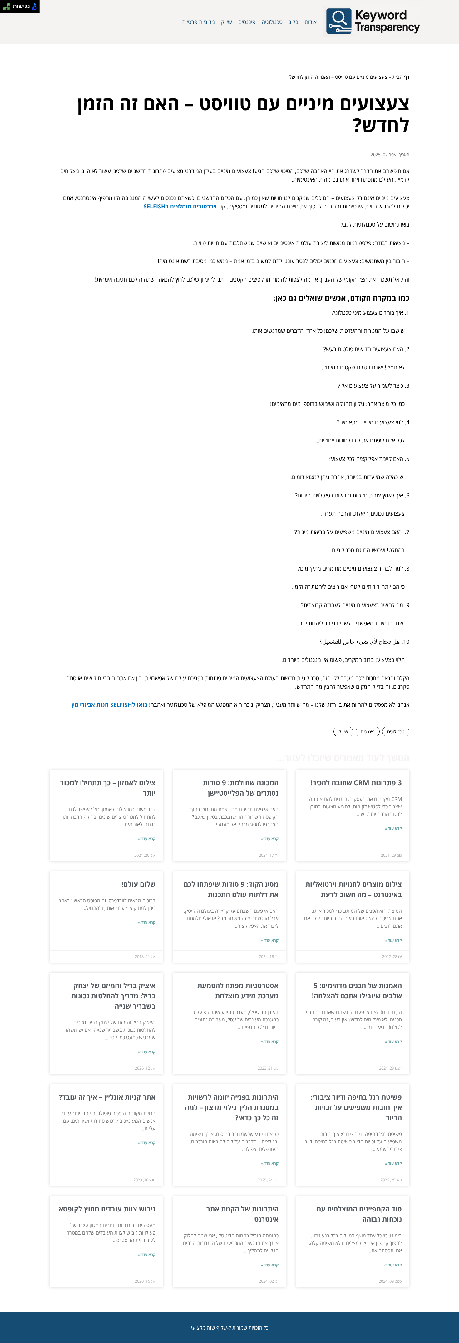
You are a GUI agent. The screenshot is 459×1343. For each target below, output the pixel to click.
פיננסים (246, 22)
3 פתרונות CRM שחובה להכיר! (356, 782)
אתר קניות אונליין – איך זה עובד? (107, 1096)
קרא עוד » (393, 828)
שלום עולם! (138, 884)
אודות (311, 22)
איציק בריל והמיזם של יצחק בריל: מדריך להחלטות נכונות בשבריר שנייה (113, 996)
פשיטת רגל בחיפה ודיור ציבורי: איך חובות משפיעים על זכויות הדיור (356, 1107)
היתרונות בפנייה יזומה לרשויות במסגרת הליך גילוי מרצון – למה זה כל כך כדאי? (232, 1107)
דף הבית (400, 76)
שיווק (226, 22)
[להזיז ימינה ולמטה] (8, 8)
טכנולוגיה (272, 22)
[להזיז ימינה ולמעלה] (8, 5)
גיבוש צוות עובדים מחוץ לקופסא (107, 1208)
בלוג (294, 22)
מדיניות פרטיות (198, 22)
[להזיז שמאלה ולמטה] (5, 8)
